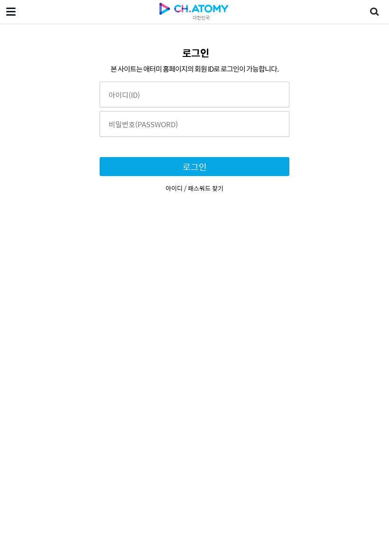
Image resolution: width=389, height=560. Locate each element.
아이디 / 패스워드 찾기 (194, 188)
